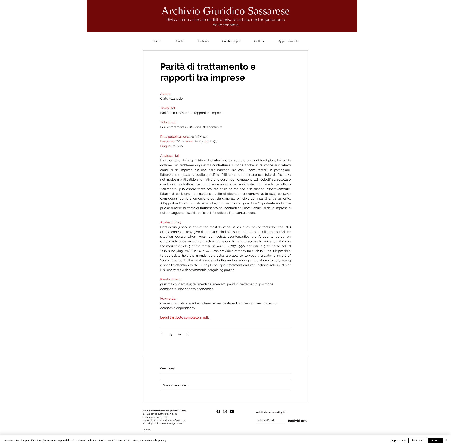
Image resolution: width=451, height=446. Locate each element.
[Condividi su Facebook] (162, 334)
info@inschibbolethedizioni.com (160, 414)
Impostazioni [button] (398, 440)
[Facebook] (218, 411)
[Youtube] (231, 411)
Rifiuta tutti (417, 440)
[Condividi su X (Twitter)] (170, 334)
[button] (259, 41)
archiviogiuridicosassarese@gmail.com (163, 423)
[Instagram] (225, 411)
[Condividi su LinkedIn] (179, 334)
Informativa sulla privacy (152, 440)
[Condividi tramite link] (188, 334)
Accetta (435, 440)
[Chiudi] (447, 440)
